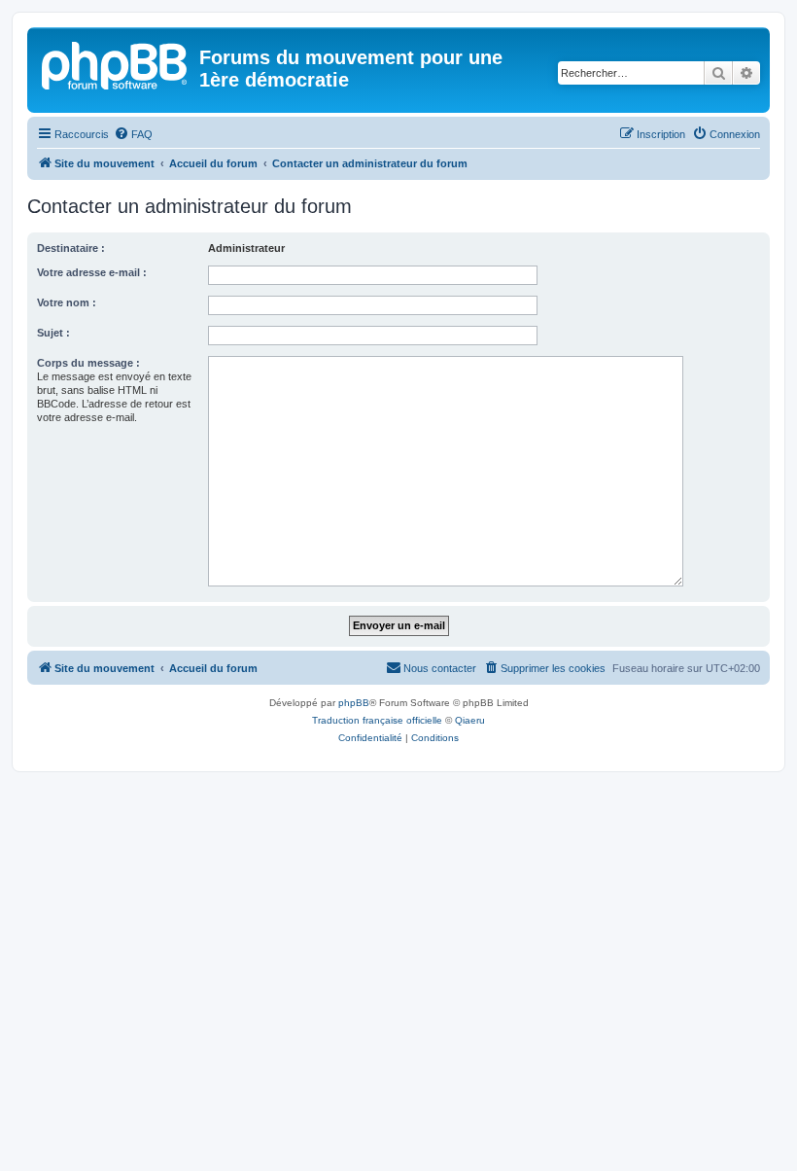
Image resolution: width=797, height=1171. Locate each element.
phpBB (353, 702)
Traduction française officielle (377, 720)
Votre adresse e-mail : (92, 272)
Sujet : (53, 332)
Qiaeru (470, 720)
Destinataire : (71, 248)
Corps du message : (88, 363)
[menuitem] (133, 134)
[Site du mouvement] (115, 63)
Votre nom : (66, 302)
